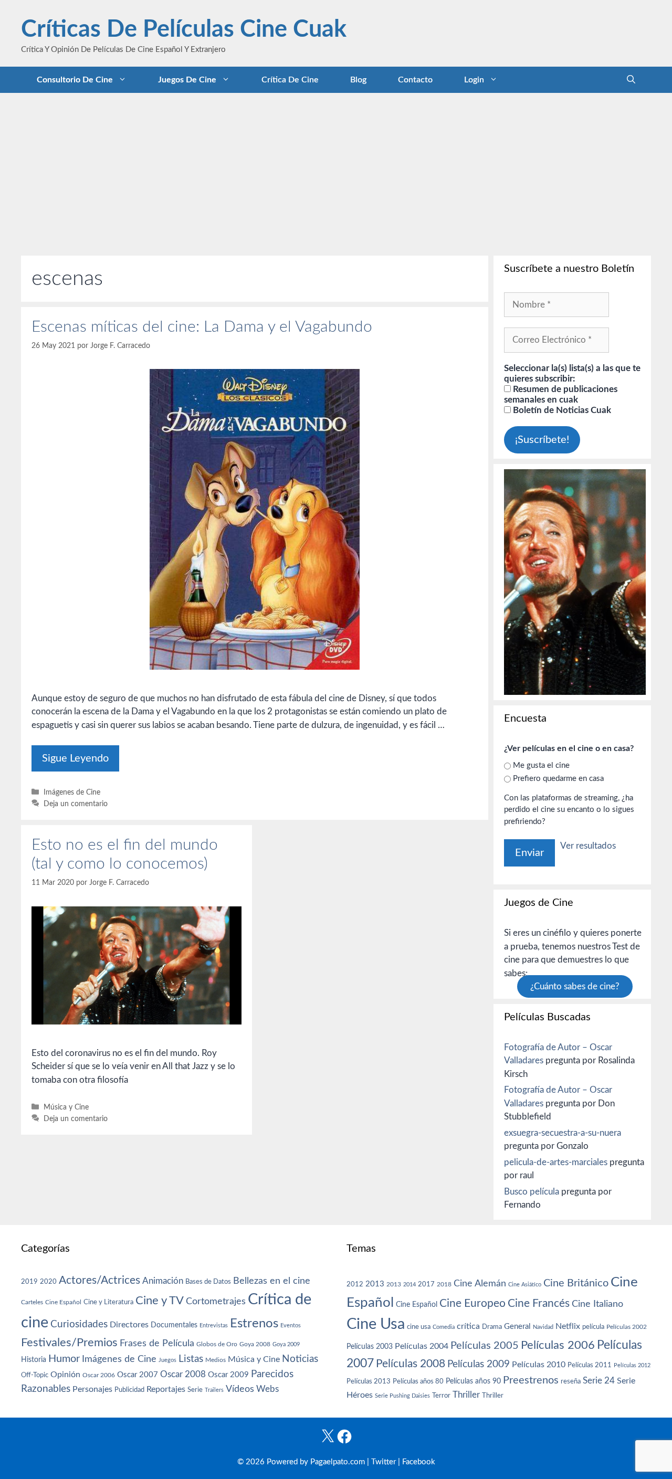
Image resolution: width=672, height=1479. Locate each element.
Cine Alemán (480, 1283)
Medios (215, 1360)
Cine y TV (159, 1300)
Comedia (444, 1327)
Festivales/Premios (69, 1342)
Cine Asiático (524, 1284)
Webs (267, 1389)
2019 (29, 1281)
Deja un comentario (76, 804)
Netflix (567, 1326)
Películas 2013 (368, 1381)
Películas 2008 (410, 1363)
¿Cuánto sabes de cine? (575, 986)
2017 (426, 1284)
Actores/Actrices (99, 1280)
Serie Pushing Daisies (402, 1396)
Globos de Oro (216, 1344)
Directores (129, 1324)
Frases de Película (157, 1343)
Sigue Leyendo (75, 758)
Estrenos (254, 1323)
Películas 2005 (484, 1345)
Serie (195, 1390)
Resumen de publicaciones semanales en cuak (560, 394)
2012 (354, 1284)
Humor (64, 1359)
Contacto (415, 80)
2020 (48, 1281)
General (517, 1326)
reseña (571, 1381)
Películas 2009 (478, 1364)
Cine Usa (375, 1324)
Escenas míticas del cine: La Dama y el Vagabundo (202, 327)
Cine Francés (539, 1303)
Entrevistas (214, 1325)
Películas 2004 (421, 1346)
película (593, 1327)
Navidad (543, 1327)
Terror (441, 1395)
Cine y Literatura (108, 1302)
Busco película (531, 1191)
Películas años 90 (473, 1381)
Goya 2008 (254, 1344)
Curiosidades (79, 1324)
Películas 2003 (369, 1346)
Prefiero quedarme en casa (558, 779)
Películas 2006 (558, 1345)
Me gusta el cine (541, 765)
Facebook (418, 1462)
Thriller (466, 1394)
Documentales (174, 1325)
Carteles (32, 1302)
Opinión (65, 1374)
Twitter (383, 1462)
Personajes (92, 1389)
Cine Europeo (472, 1303)
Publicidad (129, 1389)
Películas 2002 (626, 1327)
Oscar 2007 (137, 1375)
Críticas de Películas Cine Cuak (183, 29)
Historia (33, 1360)
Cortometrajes (216, 1301)
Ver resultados (588, 845)
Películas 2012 (632, 1365)
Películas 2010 (538, 1364)
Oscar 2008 (183, 1374)
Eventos (290, 1325)
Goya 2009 (286, 1344)
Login (474, 80)
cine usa (418, 1327)
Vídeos (240, 1389)
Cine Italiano (597, 1304)
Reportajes (165, 1389)
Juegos (167, 1360)
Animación (162, 1280)
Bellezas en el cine (271, 1281)
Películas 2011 (590, 1365)
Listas (190, 1359)
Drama (492, 1327)
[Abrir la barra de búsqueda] (631, 80)
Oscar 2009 (228, 1375)
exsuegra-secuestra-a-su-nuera (562, 1132)
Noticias (300, 1359)
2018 (444, 1284)
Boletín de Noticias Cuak (561, 410)
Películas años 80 (418, 1381)
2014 (409, 1284)
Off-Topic (34, 1375)
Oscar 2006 (98, 1375)
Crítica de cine (290, 80)
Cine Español (63, 1302)
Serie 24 (599, 1381)
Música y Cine (66, 1107)
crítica (468, 1326)
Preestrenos (531, 1380)
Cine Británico (575, 1283)
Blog (358, 80)
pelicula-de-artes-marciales (555, 1162)
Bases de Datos (208, 1281)
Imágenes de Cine (72, 792)
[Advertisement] (336, 171)
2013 (374, 1284)
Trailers (214, 1390)
